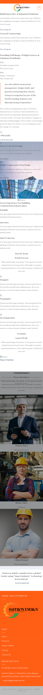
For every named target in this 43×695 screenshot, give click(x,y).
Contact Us (6, 655)
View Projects (5, 30)
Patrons (5, 650)
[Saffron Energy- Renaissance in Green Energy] (21, 8)
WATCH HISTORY (22, 583)
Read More (4, 159)
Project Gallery (8, 646)
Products (5, 641)
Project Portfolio (7, 360)
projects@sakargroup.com (13, 681)
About (4, 637)
